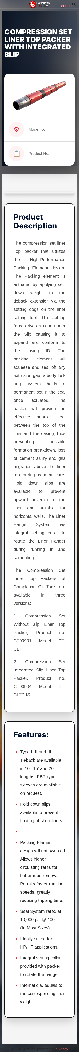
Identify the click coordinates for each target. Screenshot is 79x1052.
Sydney (62, 1049)
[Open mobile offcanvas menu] (5, 4)
